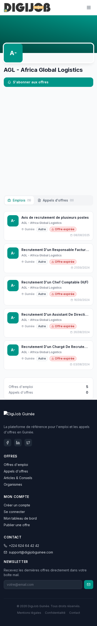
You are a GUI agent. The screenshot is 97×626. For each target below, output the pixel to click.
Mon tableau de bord (20, 518)
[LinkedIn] (18, 442)
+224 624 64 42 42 (24, 546)
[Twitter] (28, 442)
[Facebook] (7, 442)
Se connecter (14, 512)
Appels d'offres (58, 200)
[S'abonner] (88, 584)
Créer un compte (17, 505)
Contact (74, 612)
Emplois (22, 200)
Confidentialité (55, 612)
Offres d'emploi (16, 465)
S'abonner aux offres (30, 82)
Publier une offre (17, 525)
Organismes (13, 484)
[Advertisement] (48, 141)
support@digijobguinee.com (31, 552)
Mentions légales (29, 612)
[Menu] (88, 7)
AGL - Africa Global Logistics (41, 223)
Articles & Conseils (18, 478)
